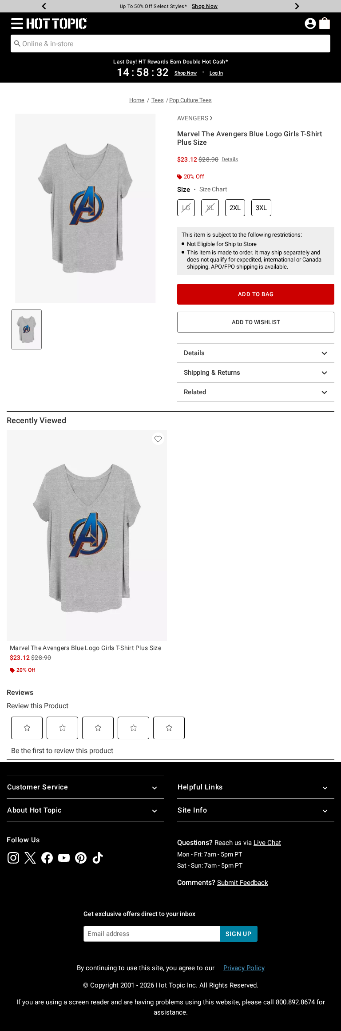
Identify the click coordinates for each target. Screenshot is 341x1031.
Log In (216, 73)
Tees (157, 100)
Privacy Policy (244, 968)
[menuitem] (324, 23)
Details (194, 353)
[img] (13, 857)
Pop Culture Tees (190, 100)
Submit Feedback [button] (242, 883)
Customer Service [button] (37, 787)
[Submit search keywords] (17, 43)
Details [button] (230, 159)
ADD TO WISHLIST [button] (256, 322)
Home (136, 100)
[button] (15, 23)
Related (195, 392)
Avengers (192, 118)
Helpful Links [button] (200, 787)
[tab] (26, 329)
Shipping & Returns (212, 373)
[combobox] (170, 43)
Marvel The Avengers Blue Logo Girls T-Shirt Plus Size (85, 647)
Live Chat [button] (267, 843)
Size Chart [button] (213, 189)
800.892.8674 (295, 1002)
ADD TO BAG (256, 294)
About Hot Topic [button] (34, 810)
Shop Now (205, 6)
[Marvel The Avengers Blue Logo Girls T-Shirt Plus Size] (87, 535)
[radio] (186, 208)
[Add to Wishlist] (158, 438)
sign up (239, 933)
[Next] (297, 6)
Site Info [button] (192, 810)
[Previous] (44, 6)
